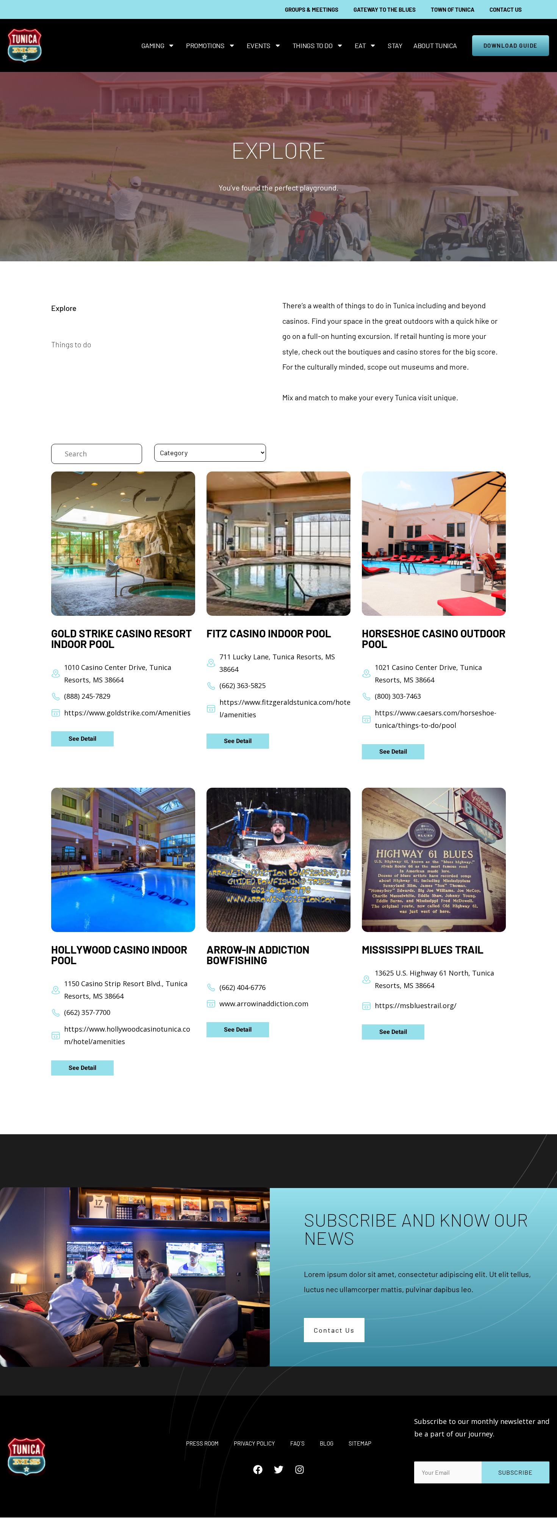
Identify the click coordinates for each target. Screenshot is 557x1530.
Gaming (152, 45)
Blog (326, 1443)
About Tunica (435, 45)
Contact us (506, 9)
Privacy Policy (254, 1443)
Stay (395, 45)
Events (259, 45)
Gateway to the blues (385, 9)
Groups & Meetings (311, 9)
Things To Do (313, 45)
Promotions (205, 45)
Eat (360, 45)
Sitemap (360, 1443)
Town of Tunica (452, 9)
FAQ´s (297, 1443)
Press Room (202, 1443)
